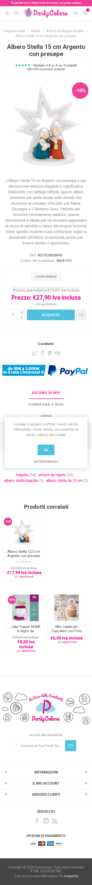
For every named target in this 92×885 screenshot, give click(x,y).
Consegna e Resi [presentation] (46, 404)
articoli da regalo (52, 475)
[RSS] (55, 821)
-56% (11, 599)
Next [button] (85, 625)
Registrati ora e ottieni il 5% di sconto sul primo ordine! (46, 2)
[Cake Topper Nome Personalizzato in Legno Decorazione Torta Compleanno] (25, 608)
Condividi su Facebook (42, 353)
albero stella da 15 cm (64, 480)
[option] (25, 624)
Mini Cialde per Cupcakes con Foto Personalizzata (66, 631)
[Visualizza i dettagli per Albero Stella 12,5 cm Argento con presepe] (24, 531)
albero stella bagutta (21, 480)
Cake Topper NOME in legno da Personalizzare (26, 631)
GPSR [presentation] (46, 416)
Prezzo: (21, 297)
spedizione (49, 304)
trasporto (71, 876)
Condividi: (46, 344)
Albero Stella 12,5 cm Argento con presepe (23, 553)
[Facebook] (37, 821)
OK (46, 450)
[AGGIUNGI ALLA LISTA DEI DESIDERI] (81, 315)
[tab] (46, 393)
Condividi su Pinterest (49, 353)
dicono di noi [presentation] (46, 393)
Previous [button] (6, 625)
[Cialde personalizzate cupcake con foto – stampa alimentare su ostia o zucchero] (66, 608)
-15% (80, 90)
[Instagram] (46, 821)
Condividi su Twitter (35, 353)
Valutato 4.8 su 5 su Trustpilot (46, 67)
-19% (7, 521)
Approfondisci (46, 461)
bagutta (22, 475)
